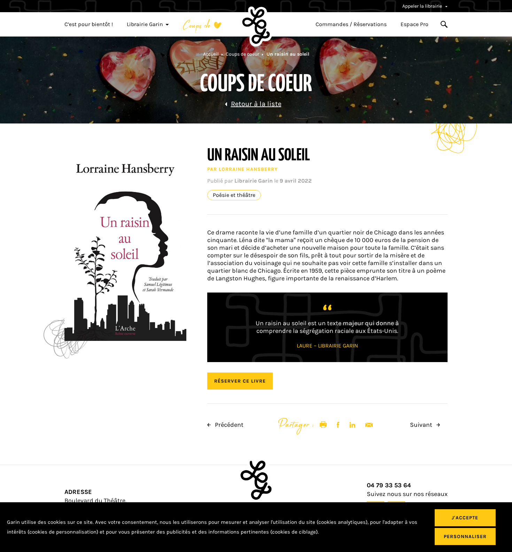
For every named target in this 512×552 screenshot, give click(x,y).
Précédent (228, 424)
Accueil (211, 54)
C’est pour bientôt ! (88, 24)
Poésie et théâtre (234, 195)
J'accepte (465, 518)
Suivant (422, 424)
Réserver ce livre (240, 381)
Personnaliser (465, 536)
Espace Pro (414, 24)
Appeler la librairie (422, 6)
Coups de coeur (242, 54)
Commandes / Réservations (351, 24)
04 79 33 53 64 (389, 485)
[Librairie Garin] (256, 26)
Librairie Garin (145, 24)
